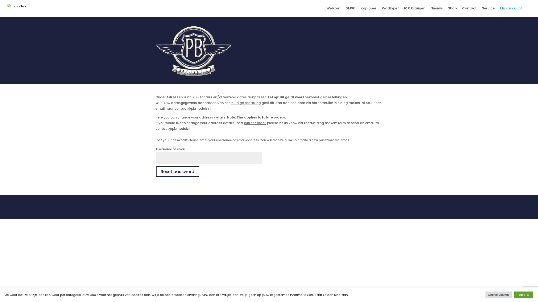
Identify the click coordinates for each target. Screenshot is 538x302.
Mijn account (511, 9)
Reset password (177, 171)
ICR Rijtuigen (414, 9)
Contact (469, 9)
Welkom (333, 9)
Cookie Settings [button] (498, 295)
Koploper (369, 9)
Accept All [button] (523, 295)
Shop (452, 9)
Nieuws (437, 9)
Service (488, 9)
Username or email (170, 149)
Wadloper (390, 9)
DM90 (350, 9)
